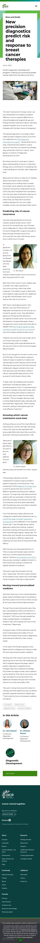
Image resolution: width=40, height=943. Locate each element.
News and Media (13, 17)
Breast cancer (19, 705)
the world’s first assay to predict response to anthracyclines (20, 519)
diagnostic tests (9, 708)
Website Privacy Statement (29, 929)
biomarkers (7, 705)
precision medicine (24, 708)
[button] (36, 6)
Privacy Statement (27, 937)
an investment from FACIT (26, 557)
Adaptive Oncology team (27, 486)
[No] (38, 933)
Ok (20, 940)
